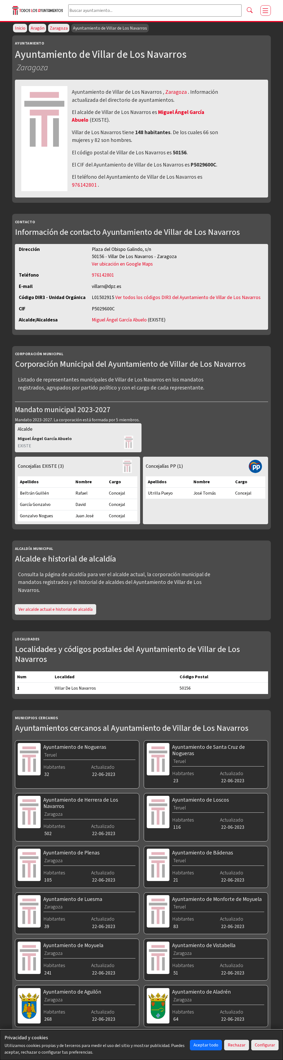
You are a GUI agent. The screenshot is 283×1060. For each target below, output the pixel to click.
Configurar (265, 1045)
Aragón (37, 28)
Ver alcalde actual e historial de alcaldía (56, 609)
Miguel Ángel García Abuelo (120, 319)
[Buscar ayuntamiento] (250, 10)
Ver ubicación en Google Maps (122, 264)
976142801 (84, 185)
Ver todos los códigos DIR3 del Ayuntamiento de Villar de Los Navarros (188, 297)
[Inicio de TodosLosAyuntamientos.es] (38, 10)
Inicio (20, 28)
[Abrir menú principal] (265, 10)
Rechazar (236, 1045)
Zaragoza (59, 28)
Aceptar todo (205, 1045)
